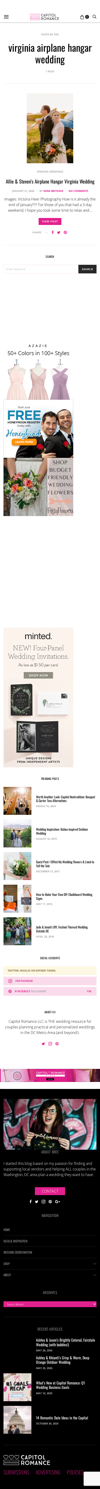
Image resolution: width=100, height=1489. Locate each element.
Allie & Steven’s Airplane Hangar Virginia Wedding (50, 181)
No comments (78, 191)
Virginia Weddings (50, 171)
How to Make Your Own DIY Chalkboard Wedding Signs (64, 896)
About (7, 1274)
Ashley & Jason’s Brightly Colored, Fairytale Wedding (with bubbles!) (65, 1342)
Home (6, 1229)
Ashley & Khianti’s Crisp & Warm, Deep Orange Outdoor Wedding (62, 1360)
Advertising (48, 1472)
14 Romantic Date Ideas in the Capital (62, 1418)
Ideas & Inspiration (15, 1241)
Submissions (16, 1472)
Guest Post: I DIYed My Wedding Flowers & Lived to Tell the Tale (65, 863)
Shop (6, 1263)
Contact (50, 1191)
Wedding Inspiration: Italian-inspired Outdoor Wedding (62, 831)
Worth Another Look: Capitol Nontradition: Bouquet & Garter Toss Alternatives (65, 798)
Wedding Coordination (17, 1252)
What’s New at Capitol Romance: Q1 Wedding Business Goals (60, 1385)
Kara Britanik (53, 191)
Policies (75, 1472)
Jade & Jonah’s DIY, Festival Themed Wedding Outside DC (62, 929)
